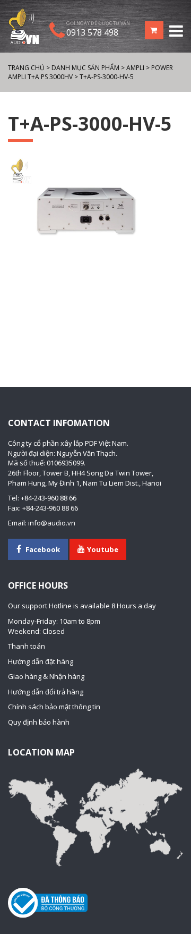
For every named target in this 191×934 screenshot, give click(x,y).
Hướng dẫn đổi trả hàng (45, 692)
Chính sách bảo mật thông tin (54, 706)
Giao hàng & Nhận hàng (46, 676)
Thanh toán (26, 646)
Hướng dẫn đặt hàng (40, 661)
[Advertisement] (95, 302)
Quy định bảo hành (39, 722)
